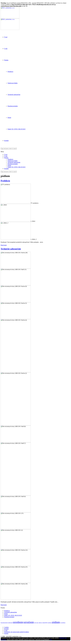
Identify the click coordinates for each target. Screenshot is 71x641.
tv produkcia (62, 622)
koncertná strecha (4, 622)
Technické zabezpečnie (14, 94)
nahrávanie (10, 622)
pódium (56, 622)
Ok (51, 639)
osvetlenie (18, 622)
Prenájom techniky (13, 106)
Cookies (6, 627)
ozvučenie (28, 622)
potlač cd (40, 622)
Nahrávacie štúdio (12, 83)
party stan (36, 622)
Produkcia (10, 71)
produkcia (50, 622)
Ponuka (6, 60)
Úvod (5, 37)
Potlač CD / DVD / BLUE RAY (17, 129)
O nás (5, 48)
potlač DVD (44, 622)
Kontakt (6, 140)
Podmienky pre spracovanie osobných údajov (16, 632)
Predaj (9, 117)
